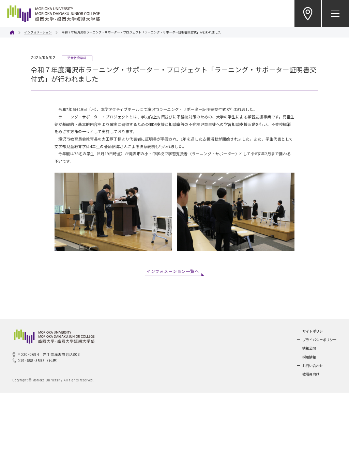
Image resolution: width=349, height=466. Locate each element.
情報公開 (309, 348)
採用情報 (309, 357)
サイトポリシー (314, 331)
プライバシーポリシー (319, 339)
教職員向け (310, 374)
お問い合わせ (312, 365)
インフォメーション (38, 32)
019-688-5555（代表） (39, 360)
